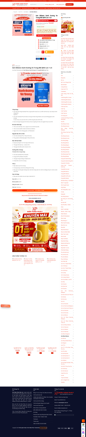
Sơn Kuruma (63, 299)
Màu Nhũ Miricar (65, 229)
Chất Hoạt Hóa (64, 106)
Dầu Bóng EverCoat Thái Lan (67, 133)
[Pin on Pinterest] (43, 59)
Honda (62, 192)
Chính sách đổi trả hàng (38, 401)
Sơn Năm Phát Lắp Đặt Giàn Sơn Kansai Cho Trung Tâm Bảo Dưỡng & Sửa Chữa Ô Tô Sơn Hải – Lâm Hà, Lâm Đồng (67, 65)
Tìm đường (83, 426)
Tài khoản (35, 419)
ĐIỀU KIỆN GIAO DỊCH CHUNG (40, 410)
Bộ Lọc (62, 80)
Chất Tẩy (63, 108)
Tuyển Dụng (49, 8)
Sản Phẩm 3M (64, 261)
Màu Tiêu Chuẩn (64, 234)
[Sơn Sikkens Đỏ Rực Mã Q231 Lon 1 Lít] (17, 302)
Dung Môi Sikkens (65, 173)
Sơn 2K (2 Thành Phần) (66, 268)
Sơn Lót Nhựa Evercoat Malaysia (67, 318)
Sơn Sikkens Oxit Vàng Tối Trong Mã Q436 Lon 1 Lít (40, 348)
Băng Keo (63, 77)
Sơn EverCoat (64, 286)
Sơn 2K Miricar (64, 270)
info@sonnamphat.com (62, 408)
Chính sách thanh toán (38, 405)
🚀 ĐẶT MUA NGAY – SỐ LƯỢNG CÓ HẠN (35, 190)
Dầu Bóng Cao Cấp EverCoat (27, 8)
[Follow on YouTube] (67, 0)
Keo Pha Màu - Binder (66, 204)
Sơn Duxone (63, 284)
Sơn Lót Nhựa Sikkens (66, 324)
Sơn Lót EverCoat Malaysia (67, 306)
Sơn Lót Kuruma (64, 312)
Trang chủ (15, 11)
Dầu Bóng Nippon (65, 145)
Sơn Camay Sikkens (65, 277)
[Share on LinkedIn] (45, 59)
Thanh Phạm (43, 427)
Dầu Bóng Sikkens (65, 149)
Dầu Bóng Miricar (65, 142)
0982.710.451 (61, 405)
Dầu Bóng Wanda (65, 156)
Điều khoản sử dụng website (39, 407)
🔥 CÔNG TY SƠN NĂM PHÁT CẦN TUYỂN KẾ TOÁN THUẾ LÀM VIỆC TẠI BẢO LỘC (67, 53)
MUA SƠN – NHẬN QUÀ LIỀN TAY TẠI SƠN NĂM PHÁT (67, 47)
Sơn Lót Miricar (64, 315)
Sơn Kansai (63, 297)
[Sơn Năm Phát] (20, 4)
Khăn (62, 207)
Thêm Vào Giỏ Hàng (43, 52)
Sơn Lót (62, 301)
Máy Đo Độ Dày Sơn (65, 243)
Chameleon (63, 91)
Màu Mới (63, 227)
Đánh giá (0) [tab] (17, 65)
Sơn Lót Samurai (64, 327)
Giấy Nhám (63, 187)
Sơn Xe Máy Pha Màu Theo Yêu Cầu (67, 363)
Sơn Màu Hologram (65, 334)
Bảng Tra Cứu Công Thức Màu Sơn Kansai (42, 392)
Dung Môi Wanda (65, 178)
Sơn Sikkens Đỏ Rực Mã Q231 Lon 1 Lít (17, 348)
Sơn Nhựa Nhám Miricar (66, 340)
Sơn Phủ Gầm (64, 351)
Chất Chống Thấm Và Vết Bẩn (67, 94)
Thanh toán (36, 421)
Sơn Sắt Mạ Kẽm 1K (65, 355)
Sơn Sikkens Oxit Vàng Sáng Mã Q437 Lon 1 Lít (52, 348)
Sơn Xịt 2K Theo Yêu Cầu (66, 366)
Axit (62, 75)
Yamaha (63, 382)
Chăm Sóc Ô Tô (64, 89)
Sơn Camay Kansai (65, 275)
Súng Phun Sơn (64, 373)
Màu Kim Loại (64, 225)
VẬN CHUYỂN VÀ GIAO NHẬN (39, 423)
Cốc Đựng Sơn (64, 115)
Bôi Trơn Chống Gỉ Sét (66, 82)
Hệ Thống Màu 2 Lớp (65, 189)
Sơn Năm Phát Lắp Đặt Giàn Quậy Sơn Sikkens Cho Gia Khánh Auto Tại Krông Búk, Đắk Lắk (67, 41)
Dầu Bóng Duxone (65, 126)
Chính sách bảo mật (37, 395)
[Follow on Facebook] (66, 0)
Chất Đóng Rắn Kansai (66, 99)
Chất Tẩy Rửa (64, 111)
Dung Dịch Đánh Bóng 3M (67, 161)
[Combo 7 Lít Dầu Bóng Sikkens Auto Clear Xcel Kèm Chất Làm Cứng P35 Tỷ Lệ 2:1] (29, 302)
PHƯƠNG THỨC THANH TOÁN (40, 416)
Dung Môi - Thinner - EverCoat (67, 166)
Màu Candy (63, 218)
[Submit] (44, 4)
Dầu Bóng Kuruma (65, 138)
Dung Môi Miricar (65, 171)
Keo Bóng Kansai (65, 196)
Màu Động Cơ (64, 220)
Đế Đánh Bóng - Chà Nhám (67, 180)
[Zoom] (14, 34)
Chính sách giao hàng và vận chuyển (41, 403)
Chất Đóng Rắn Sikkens (66, 104)
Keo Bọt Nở (63, 202)
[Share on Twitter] (39, 59)
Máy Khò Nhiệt (64, 245)
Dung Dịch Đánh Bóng (66, 158)
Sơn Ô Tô (19, 8)
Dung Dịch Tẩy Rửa (65, 163)
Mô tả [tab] (13, 65)
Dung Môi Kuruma (65, 169)
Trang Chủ (14, 8)
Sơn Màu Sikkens (33, 11)
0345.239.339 (67, 405)
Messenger (83, 433)
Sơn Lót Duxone (64, 303)
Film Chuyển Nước (65, 185)
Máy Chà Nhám (64, 238)
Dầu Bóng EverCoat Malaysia (67, 129)
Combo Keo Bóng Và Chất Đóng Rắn (67, 118)
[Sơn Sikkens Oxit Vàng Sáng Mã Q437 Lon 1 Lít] (52, 302)
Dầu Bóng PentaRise (65, 147)
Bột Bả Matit (64, 84)
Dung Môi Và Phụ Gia (65, 176)
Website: (61, 402)
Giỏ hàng (35, 412)
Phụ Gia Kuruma (64, 254)
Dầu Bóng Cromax (65, 124)
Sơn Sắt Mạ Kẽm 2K (65, 358)
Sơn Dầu (63, 281)
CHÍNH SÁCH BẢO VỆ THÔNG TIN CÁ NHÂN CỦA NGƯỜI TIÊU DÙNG (43, 398)
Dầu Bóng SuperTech (65, 154)
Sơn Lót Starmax (64, 331)
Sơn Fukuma (63, 288)
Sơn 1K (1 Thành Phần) (66, 263)
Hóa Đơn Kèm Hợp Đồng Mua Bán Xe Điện (42, 414)
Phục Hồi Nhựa (64, 259)
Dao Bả (62, 121)
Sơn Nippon (63, 343)
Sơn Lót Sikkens (64, 329)
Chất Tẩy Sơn (64, 113)
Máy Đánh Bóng (64, 241)
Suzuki (62, 375)
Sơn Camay (63, 272)
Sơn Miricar (63, 338)
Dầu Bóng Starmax (65, 151)
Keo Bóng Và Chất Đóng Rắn (67, 199)
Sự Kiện (45, 8)
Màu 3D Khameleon (65, 216)
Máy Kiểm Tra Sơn (65, 247)
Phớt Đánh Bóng (64, 250)
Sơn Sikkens (26, 11)
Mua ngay (50, 52)
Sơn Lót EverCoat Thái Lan (67, 308)
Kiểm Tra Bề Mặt (64, 209)
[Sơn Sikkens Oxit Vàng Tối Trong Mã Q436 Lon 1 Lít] (40, 302)
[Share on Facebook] (37, 59)
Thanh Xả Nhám (64, 377)
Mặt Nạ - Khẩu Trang (65, 211)
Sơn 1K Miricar (64, 266)
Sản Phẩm (36, 8)
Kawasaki (63, 194)
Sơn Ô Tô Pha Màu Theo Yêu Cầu (67, 348)
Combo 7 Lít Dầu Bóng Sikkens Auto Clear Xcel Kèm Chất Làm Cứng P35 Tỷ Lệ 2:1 (29, 349)
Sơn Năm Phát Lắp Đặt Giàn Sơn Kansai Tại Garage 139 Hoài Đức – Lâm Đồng (67, 59)
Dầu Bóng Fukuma (65, 136)
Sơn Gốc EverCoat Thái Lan (67, 294)
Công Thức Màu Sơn (56, 8)
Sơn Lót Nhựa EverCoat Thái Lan (67, 321)
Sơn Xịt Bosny (64, 368)
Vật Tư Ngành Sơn (65, 380)
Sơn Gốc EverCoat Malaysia (67, 291)
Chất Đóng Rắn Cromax (66, 97)
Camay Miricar (64, 87)
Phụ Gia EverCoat (65, 252)
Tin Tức (41, 8)
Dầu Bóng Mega (64, 140)
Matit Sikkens (64, 213)
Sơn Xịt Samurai (64, 371)
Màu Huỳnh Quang (65, 222)
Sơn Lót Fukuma (64, 310)
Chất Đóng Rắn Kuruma (66, 102)
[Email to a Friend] (41, 59)
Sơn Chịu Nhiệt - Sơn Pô (66, 279)
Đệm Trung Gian (64, 182)
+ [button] (17, 352)
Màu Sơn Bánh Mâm (65, 232)
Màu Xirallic (63, 236)
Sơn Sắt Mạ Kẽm (64, 353)
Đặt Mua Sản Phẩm (5, 306)
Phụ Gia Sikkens (64, 256)
